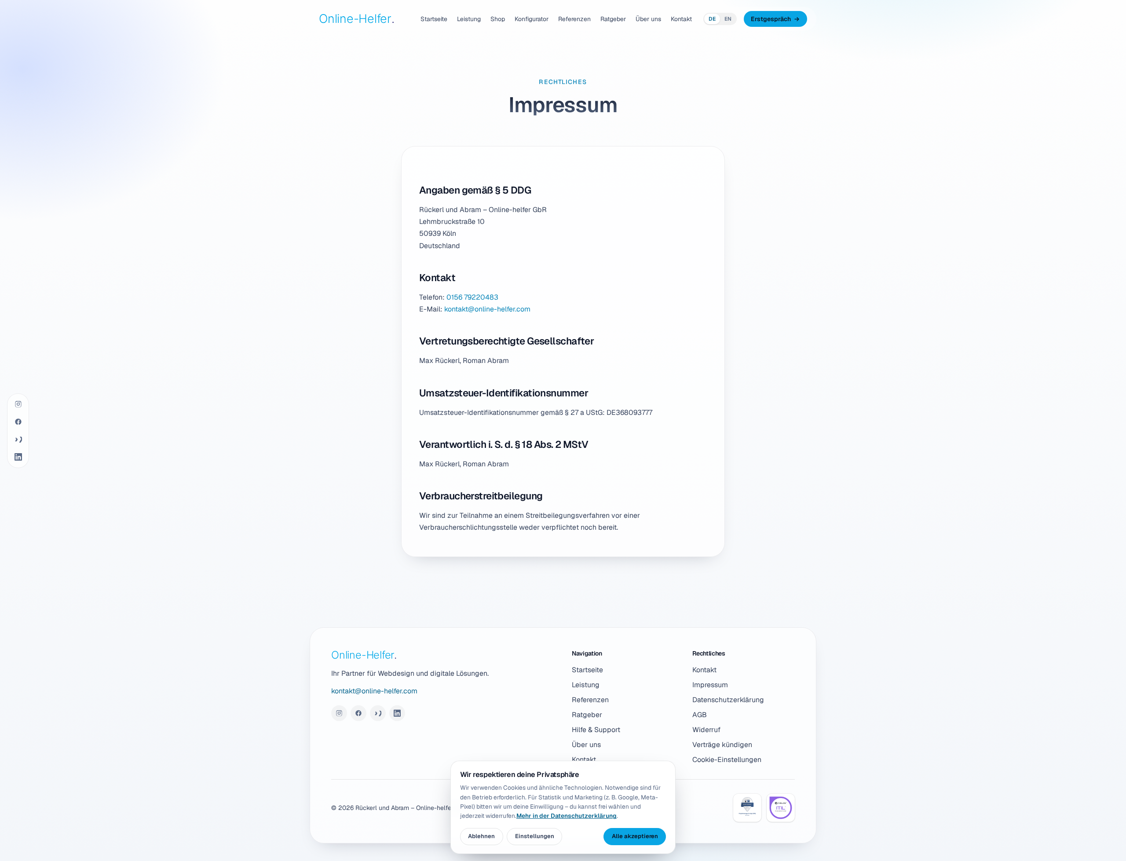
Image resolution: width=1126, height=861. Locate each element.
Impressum (710, 684)
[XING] (18, 439)
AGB (699, 714)
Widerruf (706, 729)
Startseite (433, 19)
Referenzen (574, 19)
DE (712, 18)
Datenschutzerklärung (728, 699)
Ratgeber (613, 19)
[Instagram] (18, 404)
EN (727, 18)
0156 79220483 (472, 297)
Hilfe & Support (596, 729)
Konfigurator (531, 19)
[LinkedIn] (18, 457)
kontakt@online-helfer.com (487, 309)
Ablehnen (481, 836)
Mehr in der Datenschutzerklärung (566, 816)
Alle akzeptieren (635, 836)
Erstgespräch (771, 19)
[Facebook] (18, 422)
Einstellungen (534, 836)
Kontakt (681, 19)
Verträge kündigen (722, 744)
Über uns (648, 19)
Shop (497, 19)
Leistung (469, 19)
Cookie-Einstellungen (726, 759)
